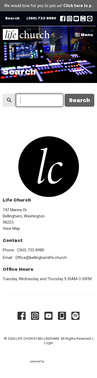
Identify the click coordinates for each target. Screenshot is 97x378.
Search (12, 18)
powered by (45, 366)
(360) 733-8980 (41, 18)
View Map (11, 228)
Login (48, 343)
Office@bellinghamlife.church (41, 257)
